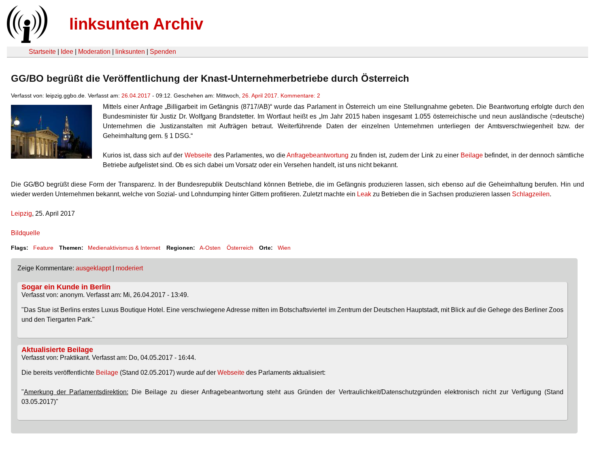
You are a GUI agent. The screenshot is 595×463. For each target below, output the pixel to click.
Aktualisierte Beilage (57, 350)
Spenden (163, 51)
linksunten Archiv (136, 24)
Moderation (94, 51)
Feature (43, 247)
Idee (67, 51)
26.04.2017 (136, 95)
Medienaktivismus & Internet (124, 247)
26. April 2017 (259, 95)
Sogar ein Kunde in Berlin (65, 287)
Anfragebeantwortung (317, 155)
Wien (284, 247)
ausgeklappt (93, 268)
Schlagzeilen (531, 194)
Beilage (472, 155)
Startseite (42, 51)
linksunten (130, 51)
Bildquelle (25, 232)
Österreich (240, 247)
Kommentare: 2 (300, 95)
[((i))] (26, 40)
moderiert (129, 268)
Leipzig (21, 213)
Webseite (198, 155)
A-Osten (210, 247)
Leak (365, 194)
